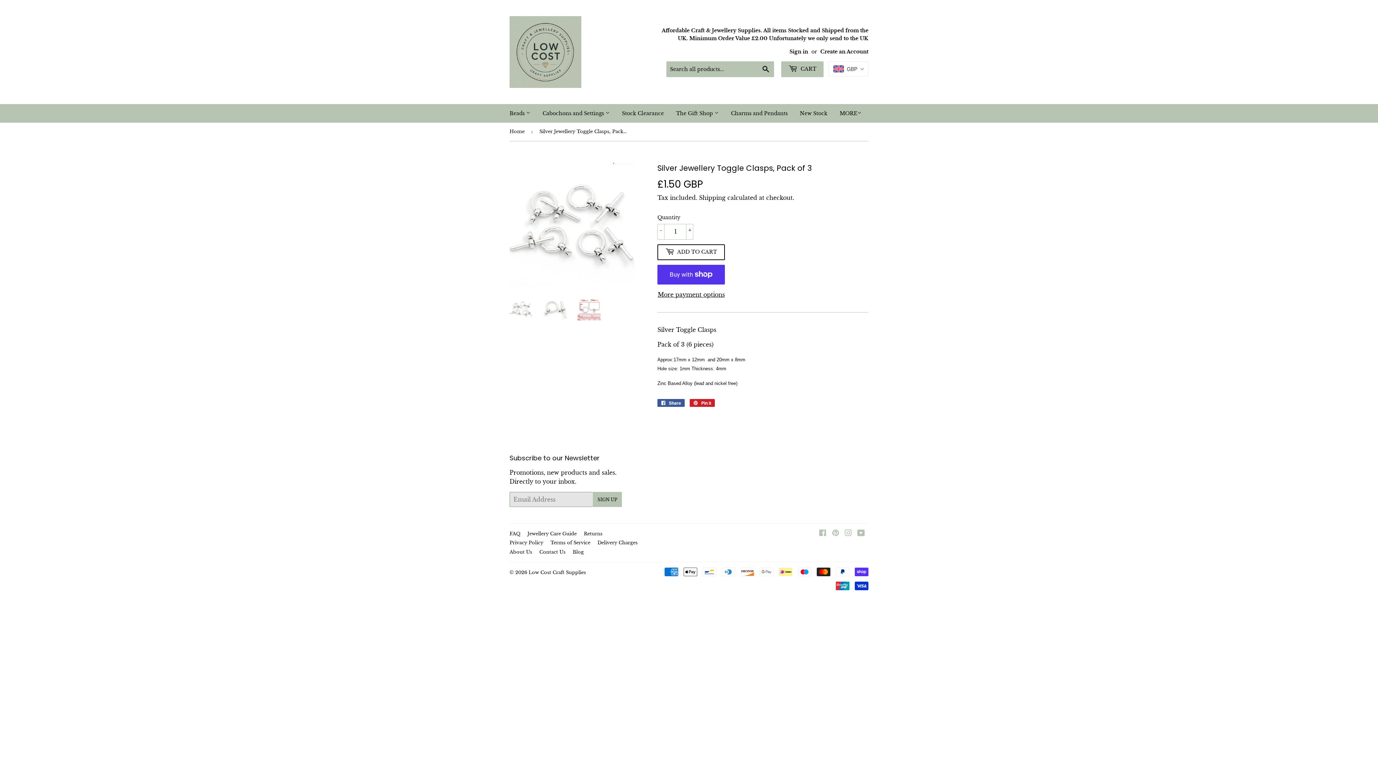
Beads (518, 113)
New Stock (814, 113)
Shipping (712, 197)
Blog (578, 552)
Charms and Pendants (759, 113)
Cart (807, 69)
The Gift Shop (695, 113)
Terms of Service (570, 543)
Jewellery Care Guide (552, 534)
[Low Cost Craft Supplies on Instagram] (848, 533)
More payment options (691, 294)
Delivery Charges (617, 543)
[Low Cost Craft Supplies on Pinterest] (835, 533)
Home (517, 131)
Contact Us (552, 552)
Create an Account (844, 52)
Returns (593, 534)
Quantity (668, 217)
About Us (521, 552)
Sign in (798, 52)
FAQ (515, 534)
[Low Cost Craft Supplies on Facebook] (822, 533)
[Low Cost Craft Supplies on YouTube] (861, 533)
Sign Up (607, 499)
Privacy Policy (526, 543)
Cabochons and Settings (574, 113)
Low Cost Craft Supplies (557, 572)
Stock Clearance (643, 113)
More (848, 113)
